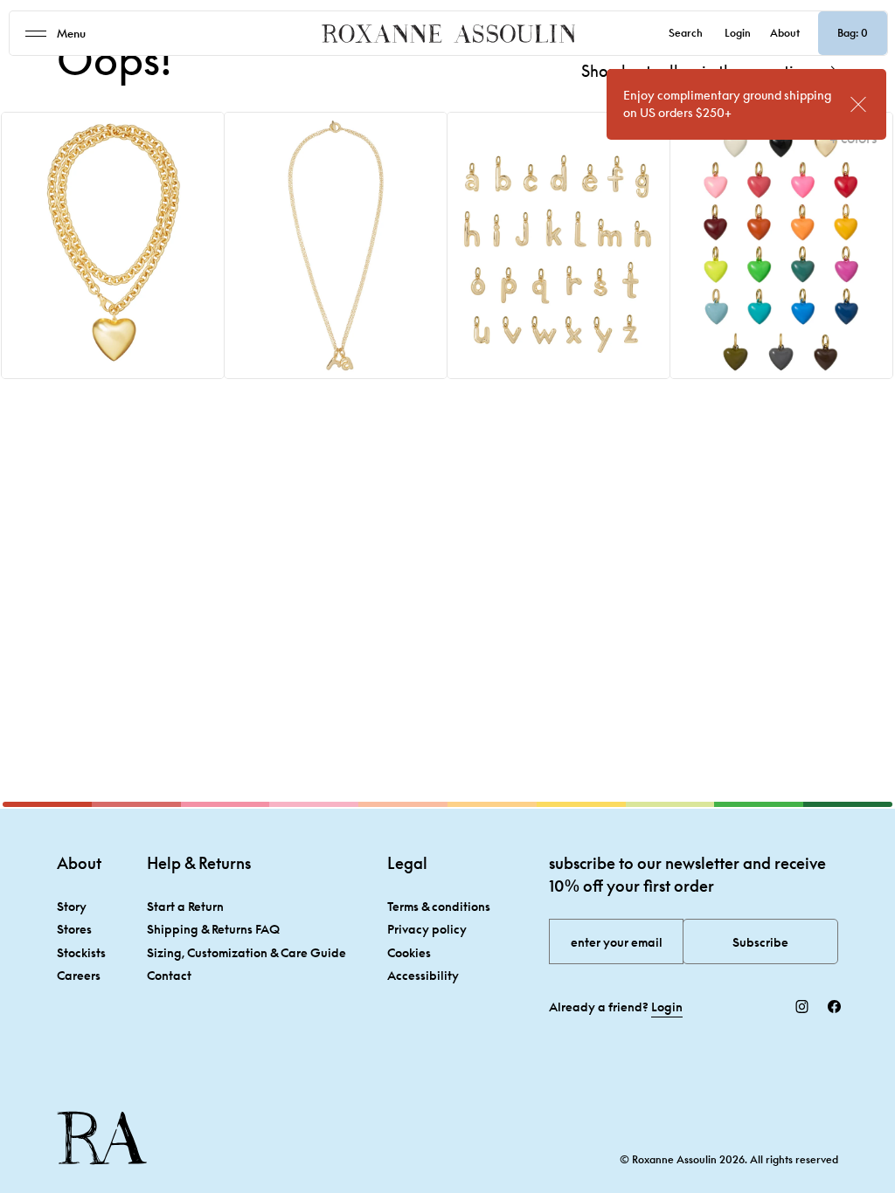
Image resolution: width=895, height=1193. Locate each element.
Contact (169, 975)
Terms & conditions (438, 906)
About (785, 32)
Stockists (81, 952)
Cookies (409, 952)
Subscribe (760, 941)
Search (686, 32)
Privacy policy (427, 928)
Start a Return (185, 906)
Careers (79, 975)
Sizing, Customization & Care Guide (246, 952)
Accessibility (423, 975)
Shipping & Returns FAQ (213, 928)
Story (72, 906)
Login (738, 32)
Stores (74, 928)
